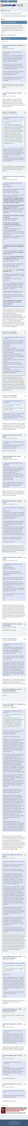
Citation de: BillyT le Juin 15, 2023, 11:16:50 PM (14, 963)
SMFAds (11, 1124)
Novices (5, 112)
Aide (11, 1121)
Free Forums (16, 1124)
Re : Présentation (12, 112)
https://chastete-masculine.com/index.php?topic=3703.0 (13, 305)
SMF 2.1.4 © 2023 (10, 1122)
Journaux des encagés (8, 93)
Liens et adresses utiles (9, 956)
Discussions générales (8, 45)
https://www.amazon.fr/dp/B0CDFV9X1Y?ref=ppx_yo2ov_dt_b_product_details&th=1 (12, 315)
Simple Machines (17, 1122)
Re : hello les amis (12, 639)
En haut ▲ (15, 1121)
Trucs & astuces (7, 176)
